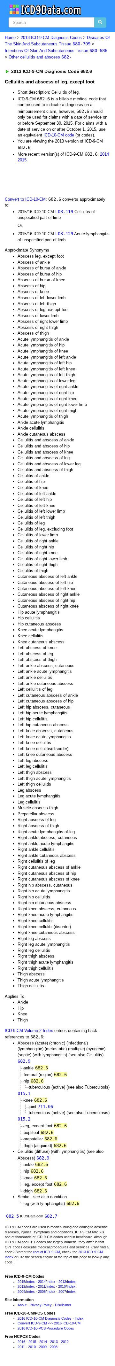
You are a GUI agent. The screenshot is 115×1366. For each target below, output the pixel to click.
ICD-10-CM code (58, 135)
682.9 (24, 1061)
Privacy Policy (41, 1305)
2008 (42, 1291)
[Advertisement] (51, 179)
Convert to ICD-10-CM (25, 199)
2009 (21, 1291)
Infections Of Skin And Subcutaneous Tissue (56, 50)
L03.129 (64, 233)
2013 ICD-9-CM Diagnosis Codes (51, 37)
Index (30, 1282)
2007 (62, 1291)
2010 (62, 1286)
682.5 (12, 1216)
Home (10, 37)
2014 (104, 154)
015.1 (24, 1093)
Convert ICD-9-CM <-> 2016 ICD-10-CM (49, 1323)
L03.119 (64, 211)
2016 (21, 1342)
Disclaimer (63, 1305)
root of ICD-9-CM (46, 1252)
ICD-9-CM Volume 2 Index (29, 1030)
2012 (21, 1286)
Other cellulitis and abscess (40, 57)
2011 (41, 1286)
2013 (62, 1282)
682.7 (50, 1216)
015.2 (24, 1119)
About (22, 1305)
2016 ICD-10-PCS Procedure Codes (46, 1328)
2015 (22, 160)
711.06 (45, 1106)
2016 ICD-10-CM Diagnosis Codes (45, 1318)
